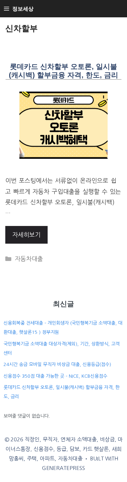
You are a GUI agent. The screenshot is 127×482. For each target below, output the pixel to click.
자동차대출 (29, 259)
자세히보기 (26, 235)
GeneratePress (63, 468)
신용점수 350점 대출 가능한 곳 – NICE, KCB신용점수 (55, 376)
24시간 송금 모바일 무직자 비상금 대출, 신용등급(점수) (57, 364)
